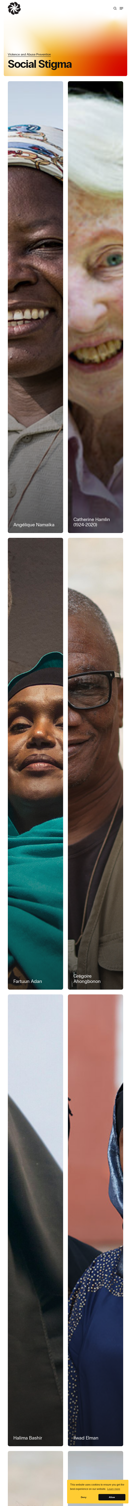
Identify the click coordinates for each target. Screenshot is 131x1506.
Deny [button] (83, 1497)
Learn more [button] (113, 1489)
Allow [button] (112, 1497)
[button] (121, 8)
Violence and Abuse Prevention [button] (29, 54)
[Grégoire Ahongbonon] (95, 764)
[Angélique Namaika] (35, 307)
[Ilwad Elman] (95, 1220)
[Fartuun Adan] (35, 764)
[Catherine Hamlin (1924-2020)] (95, 307)
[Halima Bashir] (35, 1220)
